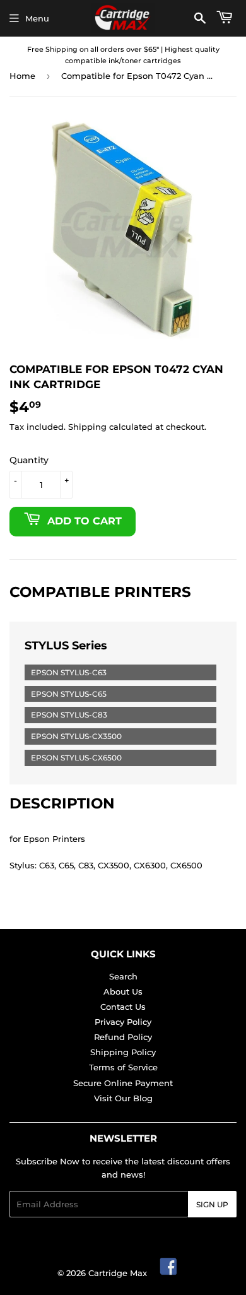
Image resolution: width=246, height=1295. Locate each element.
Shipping (87, 427)
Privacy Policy (123, 1022)
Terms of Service (123, 1067)
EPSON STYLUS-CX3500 (76, 736)
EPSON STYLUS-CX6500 (76, 757)
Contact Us (123, 1007)
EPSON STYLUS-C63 (69, 672)
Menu (37, 18)
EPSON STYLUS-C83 (69, 714)
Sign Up (212, 1204)
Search (123, 976)
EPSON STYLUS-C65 (69, 694)
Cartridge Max (117, 1273)
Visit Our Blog (123, 1098)
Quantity (29, 460)
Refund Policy (123, 1037)
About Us (123, 991)
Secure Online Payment (123, 1083)
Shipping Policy (123, 1052)
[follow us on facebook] (169, 1273)
